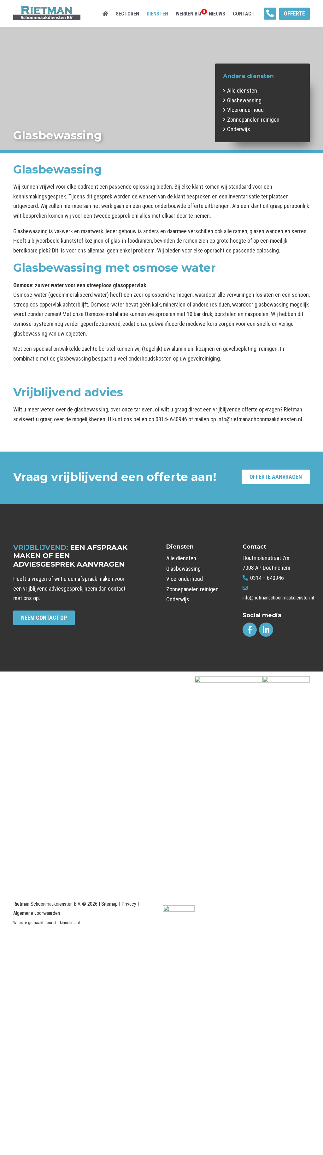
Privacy (128, 904)
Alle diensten (242, 90)
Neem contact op (44, 617)
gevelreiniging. (204, 358)
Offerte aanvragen (276, 476)
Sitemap (109, 904)
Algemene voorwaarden (36, 913)
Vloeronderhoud (245, 109)
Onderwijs (238, 129)
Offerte (294, 13)
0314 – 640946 (266, 577)
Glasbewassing (244, 100)
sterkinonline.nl (66, 922)
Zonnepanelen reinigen (253, 119)
